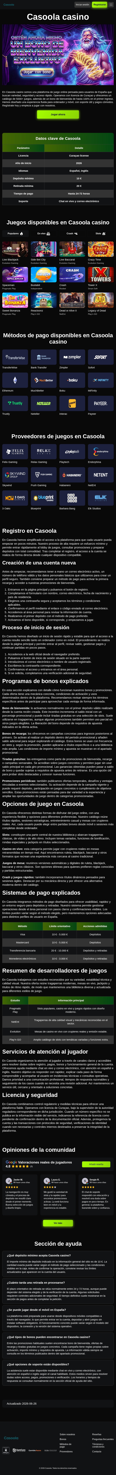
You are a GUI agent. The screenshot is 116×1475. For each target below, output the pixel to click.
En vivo (41, 233)
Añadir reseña (96, 1164)
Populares (13, 233)
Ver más (58, 1223)
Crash (70, 233)
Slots (98, 233)
